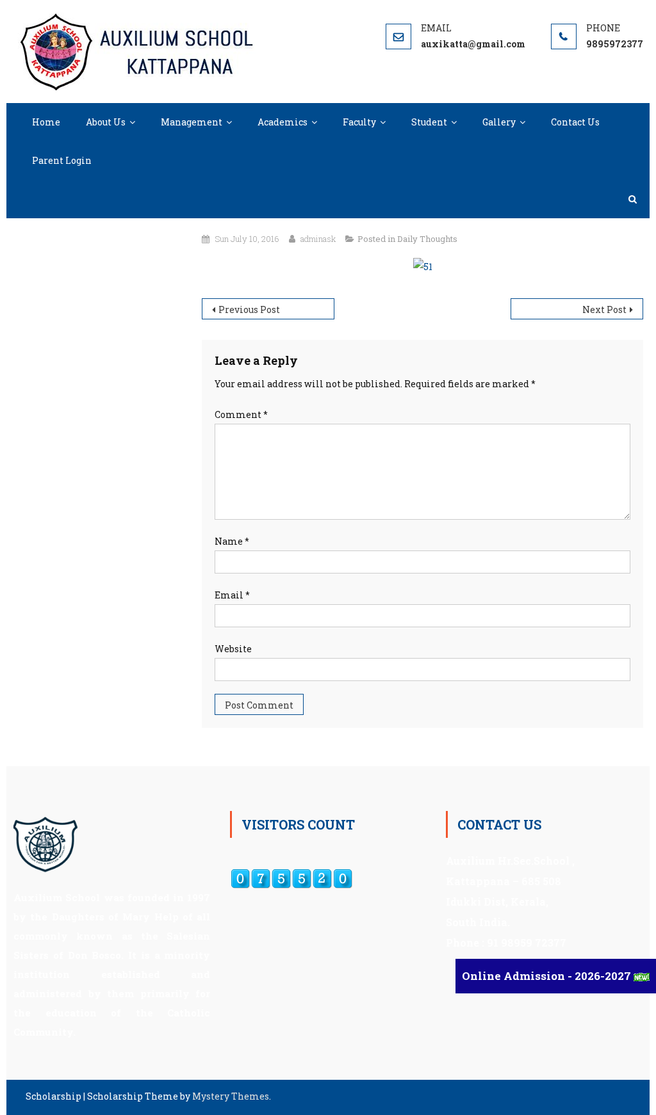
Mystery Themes (230, 1096)
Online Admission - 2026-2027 (548, 975)
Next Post (604, 309)
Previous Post (249, 309)
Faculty (359, 122)
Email (232, 595)
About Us (106, 122)
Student (429, 122)
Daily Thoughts (427, 239)
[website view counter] (291, 878)
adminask (318, 239)
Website (233, 649)
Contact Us (575, 122)
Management (191, 122)
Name (232, 541)
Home (46, 122)
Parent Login (62, 160)
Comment (241, 414)
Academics (283, 122)
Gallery (499, 122)
